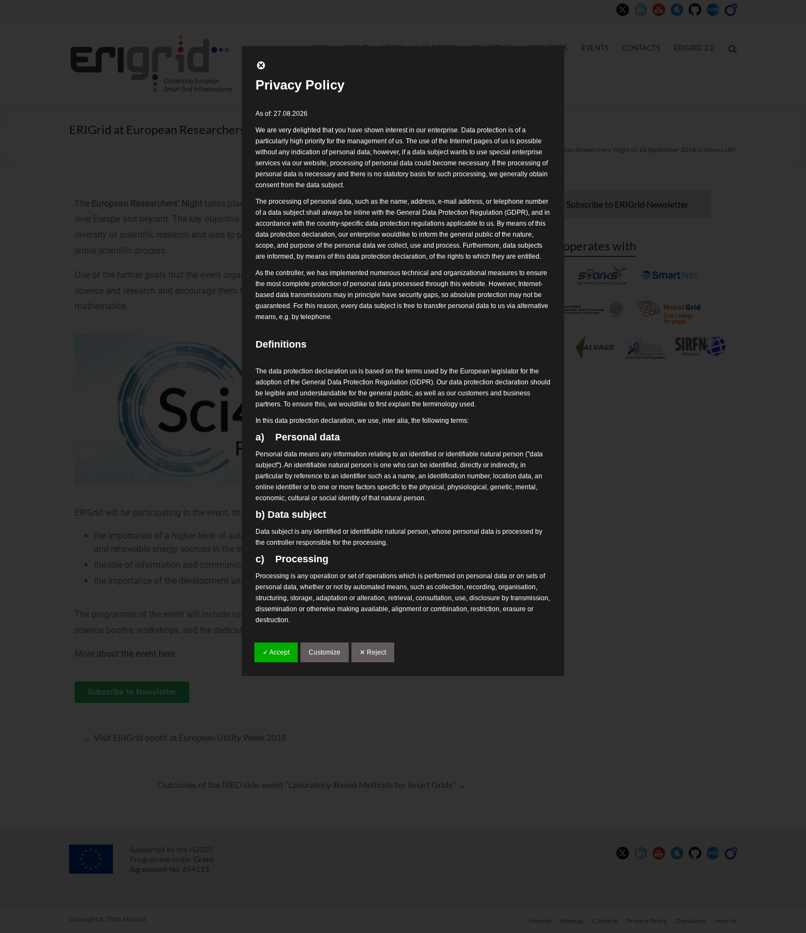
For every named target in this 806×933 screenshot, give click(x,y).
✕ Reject (373, 652)
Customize (324, 652)
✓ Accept (276, 652)
